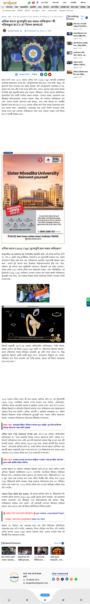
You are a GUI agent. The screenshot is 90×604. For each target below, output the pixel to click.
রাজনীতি (73, 2)
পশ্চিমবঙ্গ (56, 2)
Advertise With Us (21, 563)
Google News (24, 74)
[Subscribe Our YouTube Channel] (49, 74)
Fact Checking (63, 563)
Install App (45, 595)
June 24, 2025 (38, 491)
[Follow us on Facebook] (41, 74)
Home (4, 17)
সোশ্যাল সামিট (52, 11)
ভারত (64, 2)
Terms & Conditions (42, 563)
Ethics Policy (53, 563)
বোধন (43, 11)
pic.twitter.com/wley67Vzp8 (50, 485)
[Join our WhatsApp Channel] (45, 74)
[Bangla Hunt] (10, 2)
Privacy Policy (32, 563)
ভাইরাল (82, 7)
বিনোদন (46, 7)
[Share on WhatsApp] (88, 300)
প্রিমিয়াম (27, 11)
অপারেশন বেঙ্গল (10, 11)
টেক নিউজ (44, 2)
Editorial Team (83, 563)
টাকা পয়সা (74, 7)
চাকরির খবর (65, 7)
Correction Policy (73, 563)
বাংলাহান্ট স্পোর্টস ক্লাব (66, 11)
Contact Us (12, 563)
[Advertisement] (33, 134)
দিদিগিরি (20, 11)
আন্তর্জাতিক (24, 7)
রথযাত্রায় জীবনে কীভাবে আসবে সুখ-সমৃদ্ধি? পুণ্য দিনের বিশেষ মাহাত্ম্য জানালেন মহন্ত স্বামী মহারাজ (32, 399)
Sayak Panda (13, 31)
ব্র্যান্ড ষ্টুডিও (35, 11)
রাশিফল (83, 2)
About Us (4, 563)
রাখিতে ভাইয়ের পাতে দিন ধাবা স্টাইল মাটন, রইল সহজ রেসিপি (80, 75)
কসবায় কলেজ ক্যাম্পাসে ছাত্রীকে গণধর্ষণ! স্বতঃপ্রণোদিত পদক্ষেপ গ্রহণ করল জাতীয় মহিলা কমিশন (33, 434)
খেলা (39, 7)
